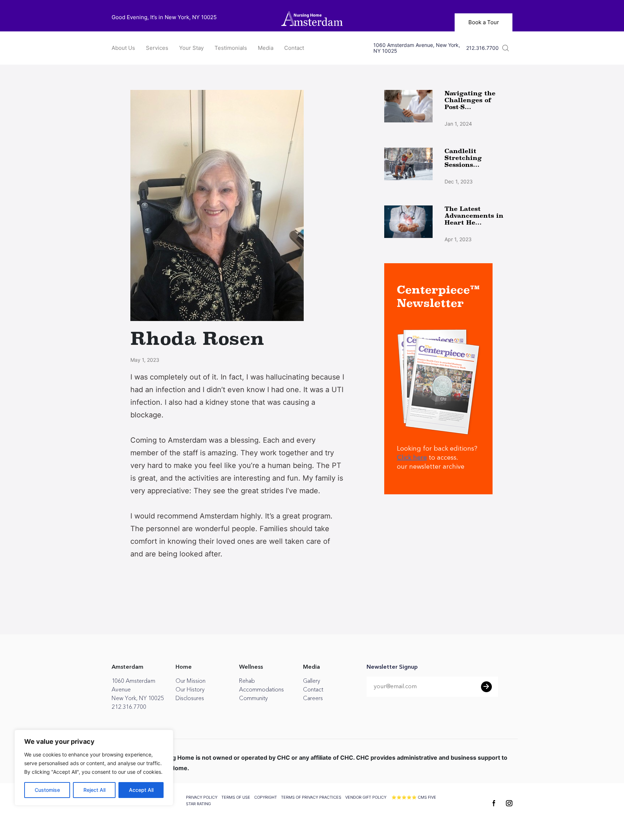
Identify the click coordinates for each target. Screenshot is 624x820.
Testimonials (230, 47)
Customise (47, 790)
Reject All (94, 790)
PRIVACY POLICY (201, 797)
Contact (294, 47)
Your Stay (191, 47)
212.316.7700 (482, 48)
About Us (123, 47)
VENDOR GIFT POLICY (365, 797)
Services (157, 47)
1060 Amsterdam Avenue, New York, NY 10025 (416, 48)
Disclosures (190, 698)
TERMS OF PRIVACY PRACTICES (311, 797)
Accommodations (261, 690)
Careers (313, 698)
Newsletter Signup (392, 667)
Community (253, 698)
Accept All (141, 790)
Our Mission (190, 681)
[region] (93, 768)
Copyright (265, 797)
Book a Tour (483, 22)
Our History (190, 690)
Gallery (311, 681)
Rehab (247, 681)
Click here (412, 458)
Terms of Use (235, 797)
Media (265, 47)
